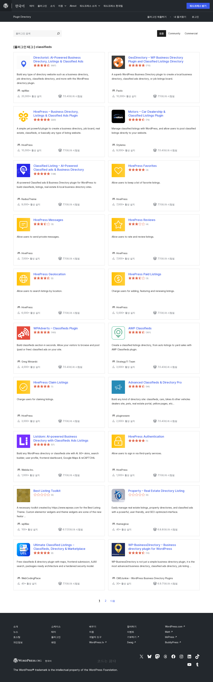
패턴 (53, 642)
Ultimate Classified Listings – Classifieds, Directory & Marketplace (59, 546)
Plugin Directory (22, 16)
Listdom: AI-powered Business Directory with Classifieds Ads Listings (60, 438)
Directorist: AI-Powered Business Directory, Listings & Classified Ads (58, 59)
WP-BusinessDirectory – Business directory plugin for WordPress (152, 546)
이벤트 (130, 631)
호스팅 (16, 637)
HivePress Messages (48, 220)
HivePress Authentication (146, 436)
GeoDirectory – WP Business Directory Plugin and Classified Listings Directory (155, 59)
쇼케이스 (56, 626)
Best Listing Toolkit (47, 491)
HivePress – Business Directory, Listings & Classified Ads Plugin (55, 113)
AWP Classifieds (140, 328)
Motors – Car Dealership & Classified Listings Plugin (146, 113)
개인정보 (18, 642)
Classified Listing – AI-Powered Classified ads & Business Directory (58, 167)
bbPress (171, 637)
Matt (169, 631)
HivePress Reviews (141, 220)
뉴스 (15, 631)
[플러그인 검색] (58, 33)
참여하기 (131, 626)
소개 (15, 626)
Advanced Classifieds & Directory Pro (155, 382)
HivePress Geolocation (49, 274)
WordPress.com (175, 626)
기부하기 (133, 637)
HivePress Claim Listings (50, 382)
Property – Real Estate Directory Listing (156, 491)
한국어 (48, 661)
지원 (91, 631)
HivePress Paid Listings (144, 274)
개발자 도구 (95, 637)
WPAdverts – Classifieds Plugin (55, 328)
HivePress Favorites (142, 166)
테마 (53, 631)
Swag (131, 642)
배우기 (92, 626)
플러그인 (56, 637)
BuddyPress (173, 642)
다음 (112, 600)
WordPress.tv (98, 642)
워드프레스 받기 (198, 5)
